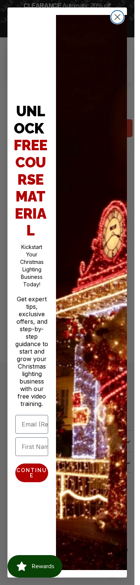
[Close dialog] (117, 17)
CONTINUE (31, 472)
